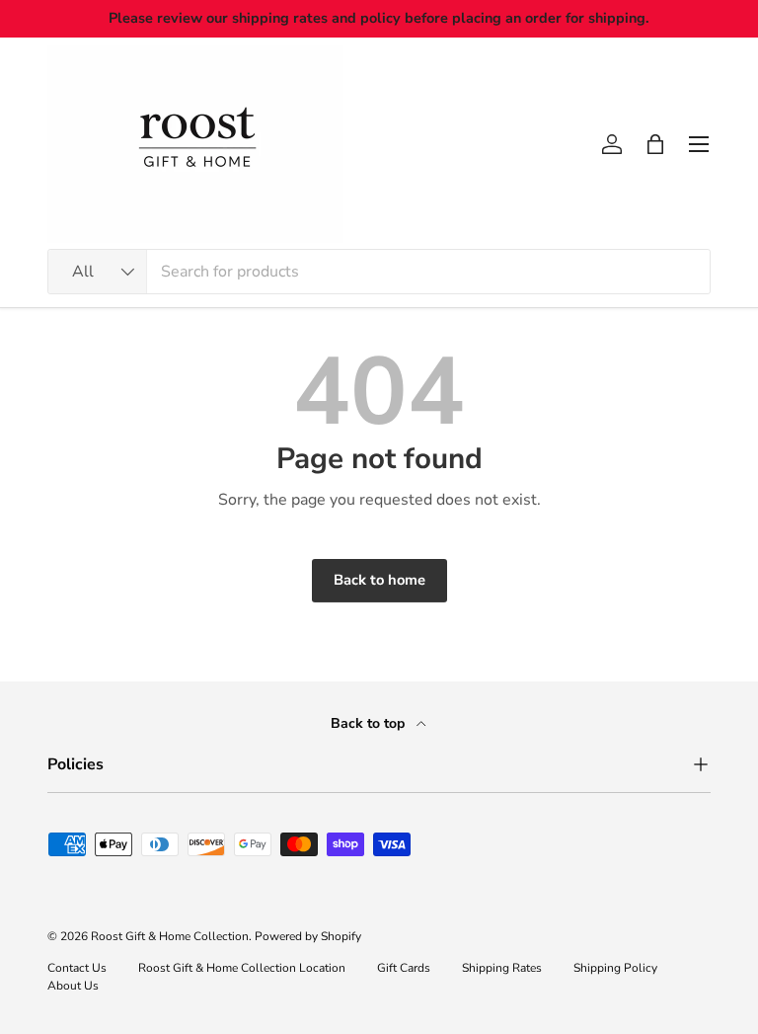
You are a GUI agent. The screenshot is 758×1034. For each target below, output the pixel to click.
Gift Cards (403, 968)
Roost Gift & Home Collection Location (241, 968)
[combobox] (379, 271)
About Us (73, 986)
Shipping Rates (502, 968)
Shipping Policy (615, 968)
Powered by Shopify (308, 936)
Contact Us (77, 968)
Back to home (379, 580)
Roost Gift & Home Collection (170, 936)
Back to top (370, 723)
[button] (655, 144)
